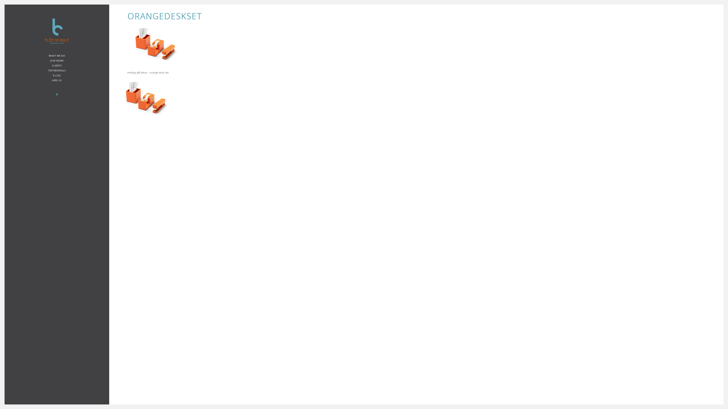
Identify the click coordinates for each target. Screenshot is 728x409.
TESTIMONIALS (57, 70)
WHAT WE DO (57, 55)
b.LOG (57, 75)
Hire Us (57, 80)
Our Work (57, 60)
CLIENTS (57, 65)
